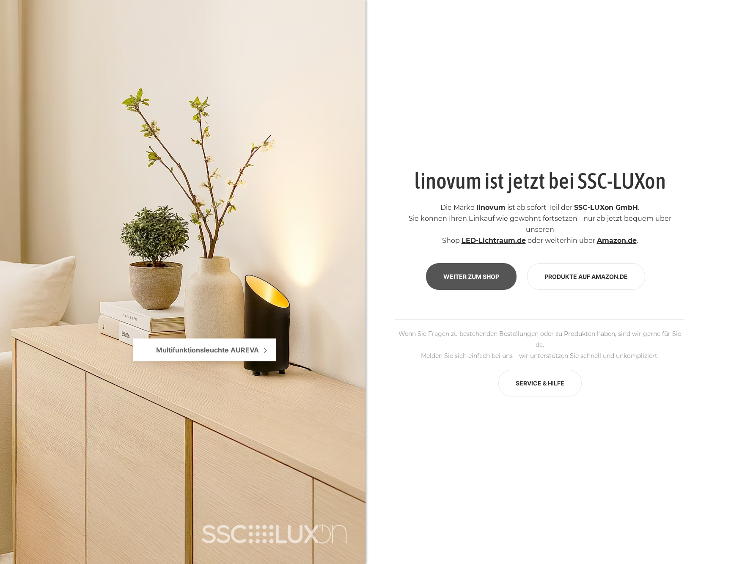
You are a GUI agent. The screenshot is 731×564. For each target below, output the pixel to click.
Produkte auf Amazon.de (586, 276)
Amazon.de (617, 241)
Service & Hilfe (540, 383)
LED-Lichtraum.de (494, 241)
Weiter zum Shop (471, 276)
